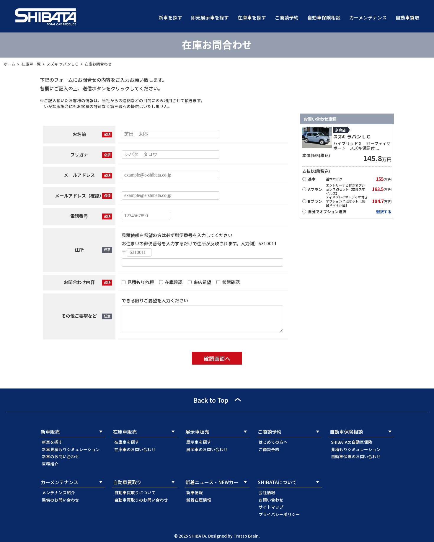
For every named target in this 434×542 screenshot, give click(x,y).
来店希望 (201, 282)
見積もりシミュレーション (356, 449)
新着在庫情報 (198, 500)
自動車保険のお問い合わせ (356, 456)
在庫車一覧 (31, 64)
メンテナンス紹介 (58, 492)
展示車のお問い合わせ (207, 449)
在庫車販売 (125, 431)
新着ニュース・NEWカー (211, 482)
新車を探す (170, 17)
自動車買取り (127, 482)
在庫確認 (173, 282)
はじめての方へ (273, 442)
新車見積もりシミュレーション (71, 449)
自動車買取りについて (135, 492)
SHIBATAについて (277, 482)
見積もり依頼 (140, 282)
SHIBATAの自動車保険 (351, 442)
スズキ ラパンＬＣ (63, 64)
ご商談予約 (286, 17)
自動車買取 (407, 17)
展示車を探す (198, 442)
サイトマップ (271, 507)
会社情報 (267, 492)
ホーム (9, 64)
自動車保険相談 (323, 17)
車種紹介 (50, 464)
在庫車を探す (252, 17)
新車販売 (50, 431)
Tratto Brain (246, 536)
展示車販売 (197, 431)
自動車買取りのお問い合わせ (141, 500)
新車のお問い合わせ (60, 456)
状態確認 (230, 282)
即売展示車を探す (210, 17)
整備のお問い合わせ (60, 500)
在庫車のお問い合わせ (135, 449)
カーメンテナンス (368, 17)
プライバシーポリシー (279, 514)
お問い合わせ (271, 500)
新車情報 (194, 492)
